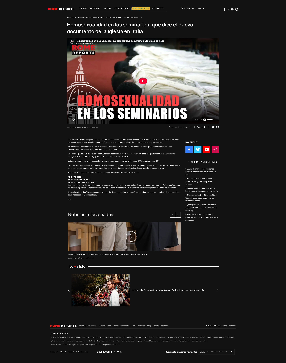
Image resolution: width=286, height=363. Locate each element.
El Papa (83, 8)
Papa (74, 258)
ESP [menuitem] (199, 8)
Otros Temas (76, 127)
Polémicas (85, 127)
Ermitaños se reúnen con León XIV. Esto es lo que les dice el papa (118, 341)
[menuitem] (200, 8)
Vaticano (95, 8)
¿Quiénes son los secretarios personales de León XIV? (71, 341)
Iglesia (107, 8)
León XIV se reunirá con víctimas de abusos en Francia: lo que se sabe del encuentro (175, 341)
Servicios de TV (141, 8)
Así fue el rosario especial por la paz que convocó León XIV (73, 337)
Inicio (69, 17)
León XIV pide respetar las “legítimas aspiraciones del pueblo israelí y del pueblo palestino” (85, 344)
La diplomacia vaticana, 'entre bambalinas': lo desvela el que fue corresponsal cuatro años (200, 337)
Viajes (70, 258)
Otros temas (122, 8)
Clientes (190, 8)
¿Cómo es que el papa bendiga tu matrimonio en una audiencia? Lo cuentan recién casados (131, 337)
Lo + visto (157, 8)
